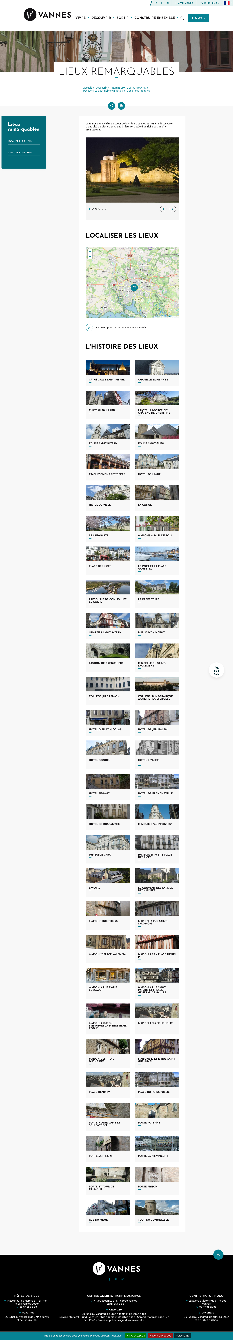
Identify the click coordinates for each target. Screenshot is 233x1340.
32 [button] (134, 287)
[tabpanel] (132, 178)
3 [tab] (96, 209)
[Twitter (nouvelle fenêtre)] (161, 3)
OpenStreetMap (167, 317)
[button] (156, 3)
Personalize (182, 1335)
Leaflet (158, 317)
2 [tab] (93, 209)
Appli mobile (185, 3)
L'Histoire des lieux (20, 152)
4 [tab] (99, 209)
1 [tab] (90, 209)
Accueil (87, 87)
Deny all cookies (161, 1335)
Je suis (199, 18)
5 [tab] (102, 209)
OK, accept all (136, 1335)
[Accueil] (47, 14)
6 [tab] (105, 209)
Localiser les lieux (20, 141)
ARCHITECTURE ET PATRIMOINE (128, 87)
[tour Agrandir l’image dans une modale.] (132, 170)
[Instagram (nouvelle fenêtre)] (167, 3)
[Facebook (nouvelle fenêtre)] (156, 3)
